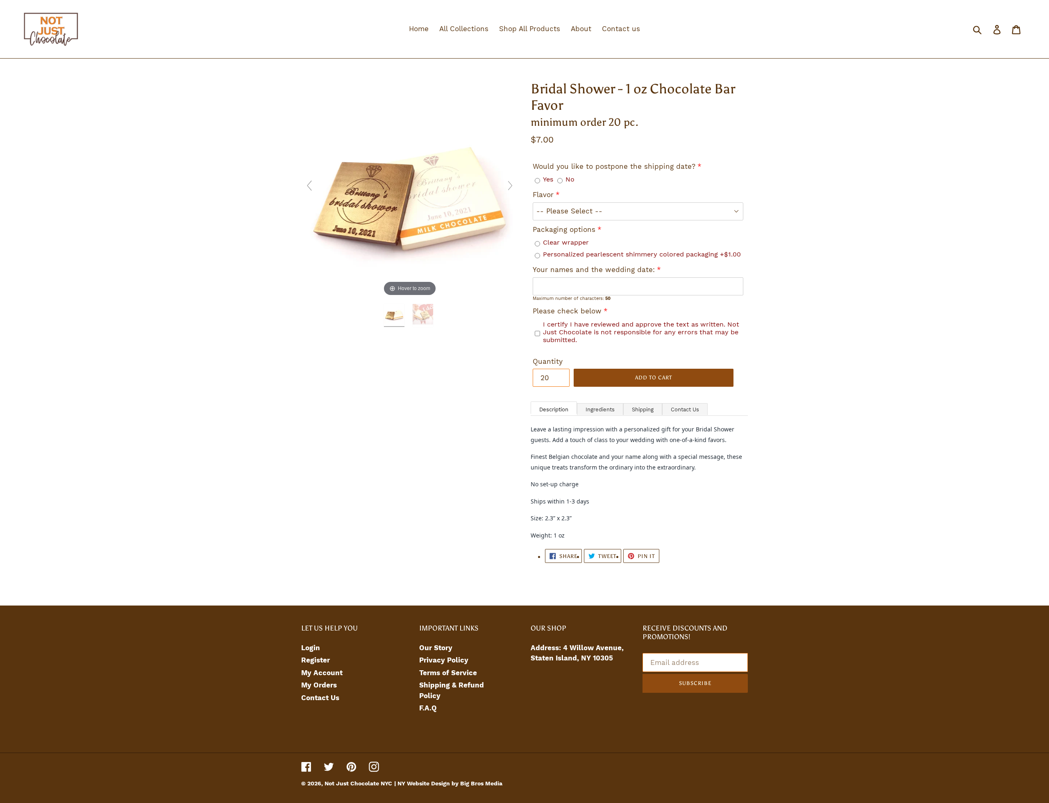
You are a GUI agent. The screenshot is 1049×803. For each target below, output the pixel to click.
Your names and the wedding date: (594, 269)
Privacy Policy (443, 660)
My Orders (319, 685)
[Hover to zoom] (409, 189)
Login (310, 648)
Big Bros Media (481, 783)
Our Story (435, 648)
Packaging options (564, 229)
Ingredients (600, 409)
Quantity (548, 361)
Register (315, 660)
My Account (322, 673)
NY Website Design (424, 783)
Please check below (567, 311)
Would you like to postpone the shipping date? (614, 166)
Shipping (643, 409)
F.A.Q (428, 708)
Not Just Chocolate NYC (358, 783)
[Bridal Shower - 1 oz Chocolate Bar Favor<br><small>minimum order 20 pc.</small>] (395, 315)
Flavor (543, 195)
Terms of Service (448, 673)
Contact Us (685, 409)
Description (553, 409)
